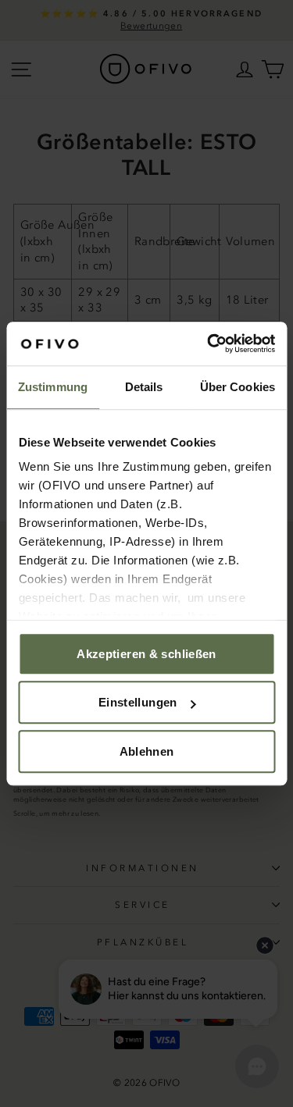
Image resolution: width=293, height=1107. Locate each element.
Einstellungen (137, 702)
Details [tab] (144, 386)
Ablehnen (147, 751)
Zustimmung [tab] (53, 386)
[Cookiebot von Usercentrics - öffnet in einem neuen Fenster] (208, 343)
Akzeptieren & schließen (146, 653)
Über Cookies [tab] (237, 386)
